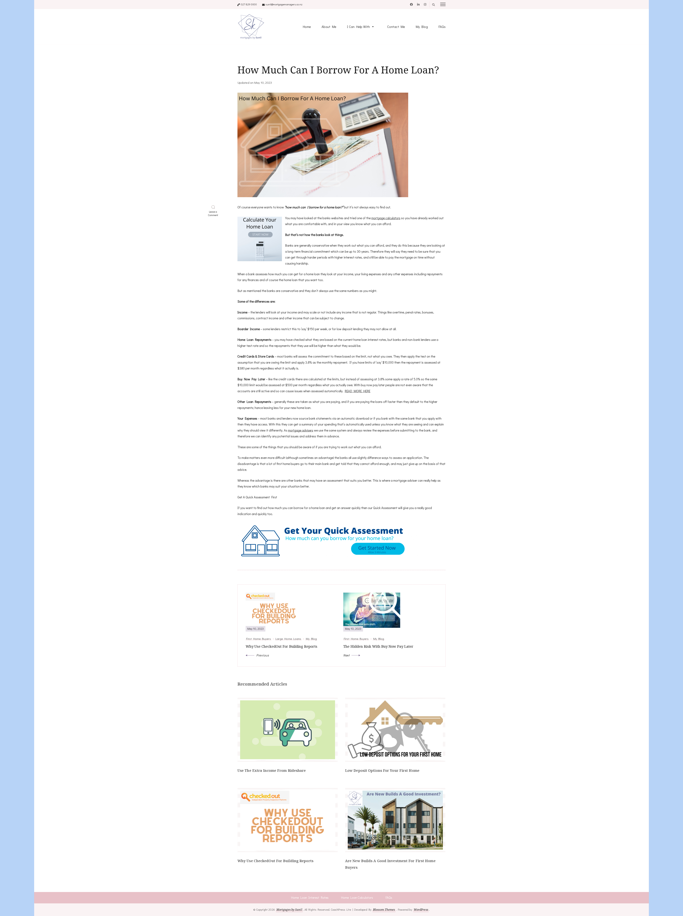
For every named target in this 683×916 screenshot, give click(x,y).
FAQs (442, 27)
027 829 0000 (249, 4)
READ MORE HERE (357, 391)
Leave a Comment (214, 213)
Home (307, 27)
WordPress (421, 910)
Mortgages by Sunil (289, 910)
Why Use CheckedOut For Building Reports (275, 860)
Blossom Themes (384, 910)
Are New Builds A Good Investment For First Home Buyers (390, 864)
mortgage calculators (385, 218)
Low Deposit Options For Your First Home (382, 770)
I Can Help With (358, 27)
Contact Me (396, 27)
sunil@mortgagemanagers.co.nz (284, 4)
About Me (329, 27)
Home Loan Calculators (357, 897)
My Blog (422, 27)
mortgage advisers (300, 430)
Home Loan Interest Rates (310, 897)
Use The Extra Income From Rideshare (271, 770)
